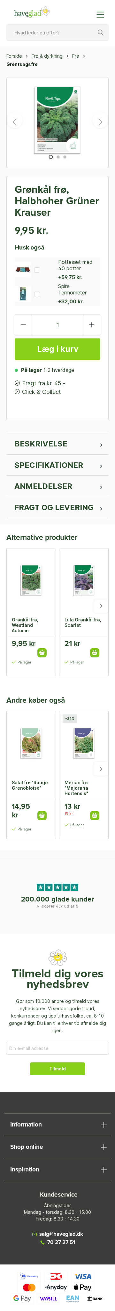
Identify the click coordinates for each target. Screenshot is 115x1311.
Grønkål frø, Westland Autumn (25, 625)
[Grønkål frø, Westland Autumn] (31, 580)
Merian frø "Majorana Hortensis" (76, 788)
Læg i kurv (57, 349)
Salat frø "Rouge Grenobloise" (30, 785)
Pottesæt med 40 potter (75, 265)
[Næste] (100, 120)
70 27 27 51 (61, 1242)
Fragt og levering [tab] (54, 507)
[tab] (57, 443)
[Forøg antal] (91, 325)
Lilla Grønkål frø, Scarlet (83, 622)
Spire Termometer (72, 289)
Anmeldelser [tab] (43, 486)
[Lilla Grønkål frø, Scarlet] (84, 580)
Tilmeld (57, 1068)
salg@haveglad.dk (61, 1234)
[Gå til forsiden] (31, 12)
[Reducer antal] (23, 325)
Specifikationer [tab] (48, 465)
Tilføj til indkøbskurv (42, 652)
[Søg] (101, 32)
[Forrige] (15, 120)
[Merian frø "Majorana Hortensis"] (84, 743)
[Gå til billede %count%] (51, 157)
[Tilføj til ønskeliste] (44, 646)
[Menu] (102, 15)
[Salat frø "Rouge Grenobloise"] (31, 743)
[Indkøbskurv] (87, 11)
